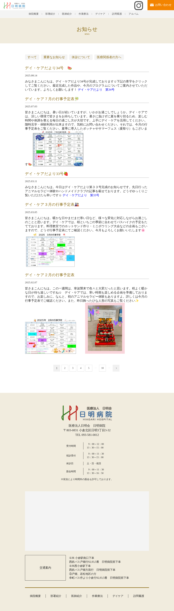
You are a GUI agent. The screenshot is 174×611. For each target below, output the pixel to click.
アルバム (133, 14)
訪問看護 (117, 14)
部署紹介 (50, 14)
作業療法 (84, 14)
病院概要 (34, 14)
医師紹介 (67, 14)
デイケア (100, 14)
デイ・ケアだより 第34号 (96, 89)
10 (102, 368)
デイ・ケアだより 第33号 (81, 195)
